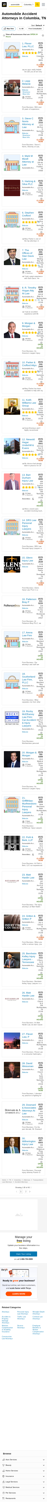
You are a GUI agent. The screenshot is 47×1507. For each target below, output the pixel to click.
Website (25, 56)
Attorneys (27, 1180)
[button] (43, 4)
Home (4, 1180)
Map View (10, 29)
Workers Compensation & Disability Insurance (7, 1329)
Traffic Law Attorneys (21, 1318)
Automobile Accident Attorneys (33, 50)
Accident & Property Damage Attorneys (6, 1320)
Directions (26, 92)
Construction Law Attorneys (7, 1338)
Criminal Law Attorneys (37, 1318)
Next (29, 1191)
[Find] (37, 4)
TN (10, 1180)
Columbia (17, 1180)
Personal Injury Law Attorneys (23, 1313)
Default (39, 25)
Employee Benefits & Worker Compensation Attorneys (38, 1330)
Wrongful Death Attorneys (38, 1313)
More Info (26, 94)
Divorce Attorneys (21, 1327)
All (22, 29)
